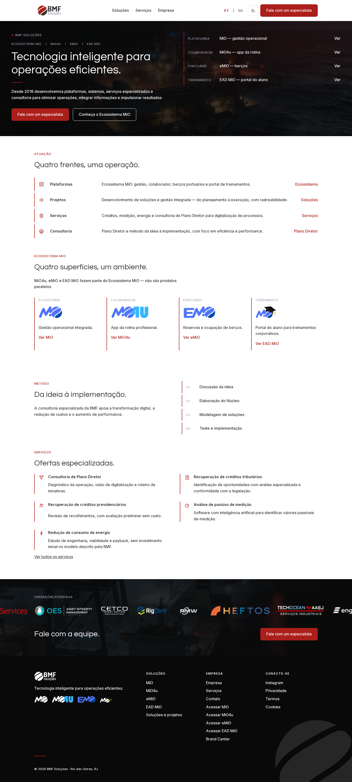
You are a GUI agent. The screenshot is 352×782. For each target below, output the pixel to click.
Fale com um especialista (289, 10)
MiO (149, 682)
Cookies (273, 706)
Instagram (274, 682)
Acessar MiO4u (219, 714)
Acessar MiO (217, 706)
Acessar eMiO (218, 723)
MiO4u (152, 690)
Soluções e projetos (164, 714)
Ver (337, 38)
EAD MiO (154, 706)
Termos (272, 698)
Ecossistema (306, 184)
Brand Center (218, 739)
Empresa (166, 10)
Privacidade (276, 690)
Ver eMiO (191, 337)
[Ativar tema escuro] (253, 10)
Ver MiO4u (120, 337)
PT (226, 10)
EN (240, 10)
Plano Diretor (306, 231)
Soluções (120, 10)
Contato (213, 698)
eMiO (150, 698)
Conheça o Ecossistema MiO (104, 114)
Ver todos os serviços (53, 556)
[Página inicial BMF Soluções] (49, 10)
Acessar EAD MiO (221, 730)
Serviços (143, 10)
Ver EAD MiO (267, 343)
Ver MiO (46, 337)
